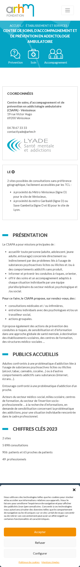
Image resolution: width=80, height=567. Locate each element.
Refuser (40, 542)
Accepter (40, 532)
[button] (74, 490)
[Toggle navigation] (67, 10)
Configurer (40, 553)
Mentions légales (50, 562)
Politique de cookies (29, 562)
